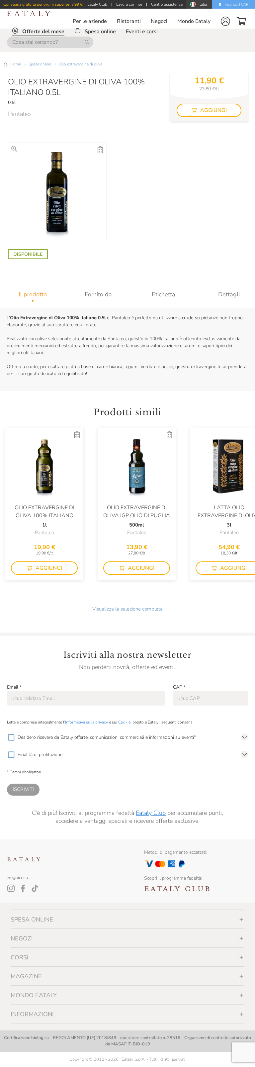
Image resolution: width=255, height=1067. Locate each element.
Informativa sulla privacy (86, 722)
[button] (225, 21)
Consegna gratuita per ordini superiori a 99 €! (43, 4)
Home (15, 64)
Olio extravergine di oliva (80, 64)
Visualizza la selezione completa (127, 609)
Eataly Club (151, 813)
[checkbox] (11, 737)
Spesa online (40, 64)
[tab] (33, 294)
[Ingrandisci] (14, 149)
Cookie (124, 722)
